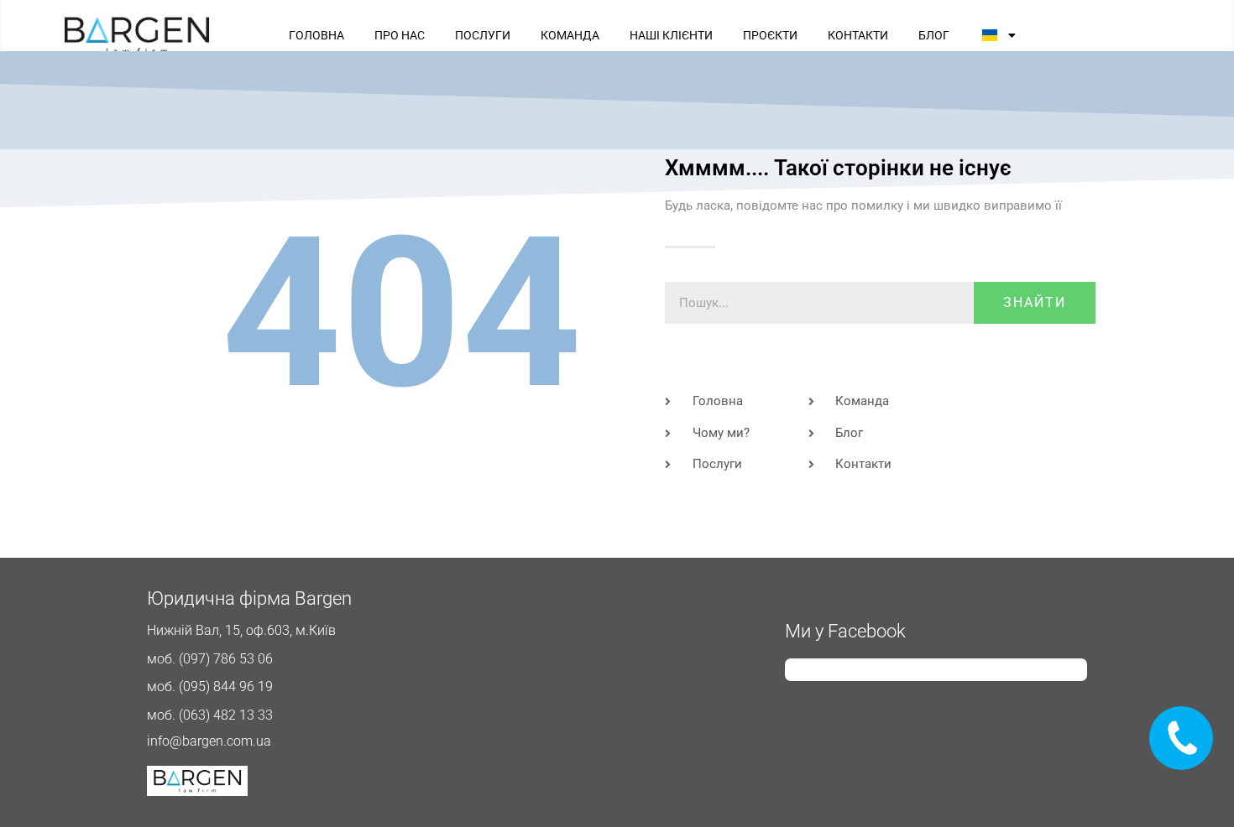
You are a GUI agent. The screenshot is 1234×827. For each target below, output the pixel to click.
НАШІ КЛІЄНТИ (671, 35)
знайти (1034, 302)
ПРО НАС (399, 35)
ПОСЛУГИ (482, 35)
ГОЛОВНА (316, 35)
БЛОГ (933, 35)
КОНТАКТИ (858, 35)
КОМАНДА (570, 35)
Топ (1194, 787)
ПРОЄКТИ (770, 35)
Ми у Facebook (845, 631)
